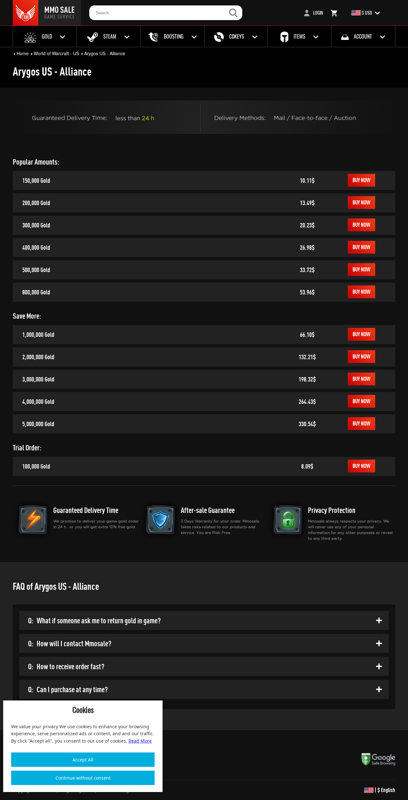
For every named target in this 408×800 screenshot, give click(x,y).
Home (23, 53)
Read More (140, 741)
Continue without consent (83, 778)
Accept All (82, 760)
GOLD (46, 36)
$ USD (367, 12)
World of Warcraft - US (56, 53)
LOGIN (317, 12)
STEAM (110, 36)
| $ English (384, 790)
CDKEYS (236, 36)
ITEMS (299, 36)
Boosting (174, 36)
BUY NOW (361, 180)
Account (363, 36)
